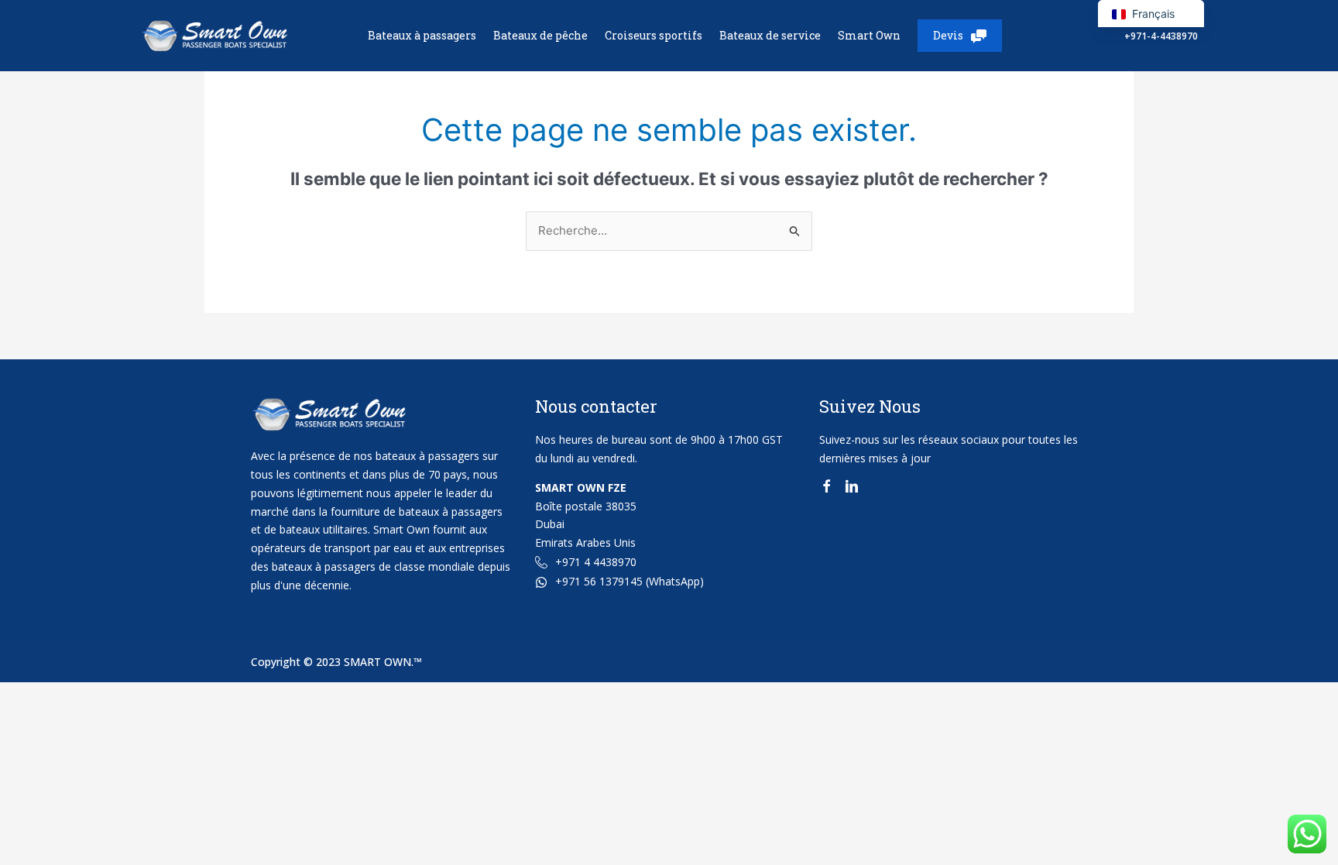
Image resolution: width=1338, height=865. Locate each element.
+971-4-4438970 (1161, 36)
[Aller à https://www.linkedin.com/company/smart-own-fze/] (852, 489)
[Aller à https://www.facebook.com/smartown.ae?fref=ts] (826, 489)
